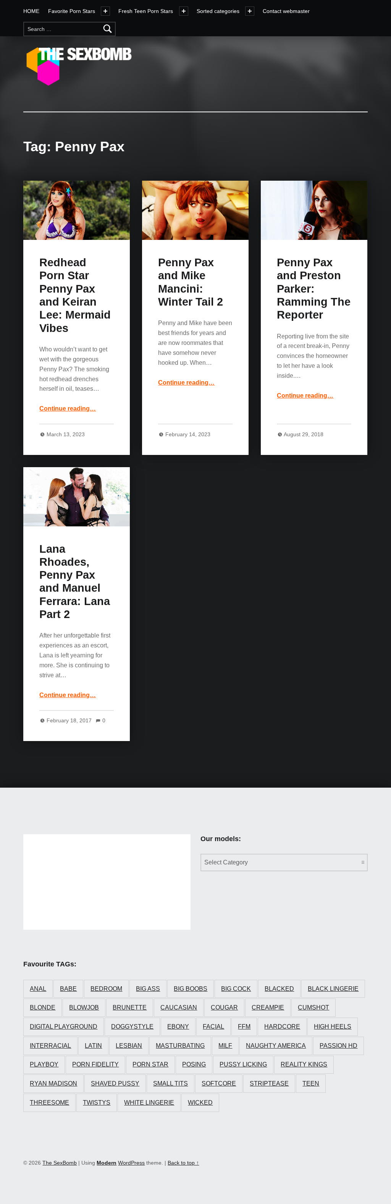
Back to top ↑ (183, 1163)
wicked (200, 1102)
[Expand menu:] (183, 11)
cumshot (313, 1007)
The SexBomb (59, 1163)
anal (38, 989)
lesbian (129, 1045)
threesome (49, 1102)
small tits (170, 1083)
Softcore (219, 1083)
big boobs (190, 989)
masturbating (180, 1045)
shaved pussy (115, 1083)
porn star (150, 1064)
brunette (130, 1007)
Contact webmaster (286, 11)
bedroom (106, 989)
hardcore (282, 1026)
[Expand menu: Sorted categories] (249, 11)
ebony (178, 1026)
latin (93, 1045)
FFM (244, 1026)
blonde (42, 1007)
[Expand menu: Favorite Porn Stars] (105, 11)
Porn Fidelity (95, 1064)
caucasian (178, 1007)
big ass (148, 989)
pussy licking (243, 1064)
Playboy (44, 1064)
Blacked (279, 989)
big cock (236, 989)
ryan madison (53, 1083)
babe (68, 989)
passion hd (338, 1045)
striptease (269, 1083)
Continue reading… (67, 408)
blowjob (84, 1007)
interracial (50, 1045)
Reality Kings (304, 1064)
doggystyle (132, 1026)
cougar (224, 1007)
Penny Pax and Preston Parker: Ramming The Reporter (314, 288)
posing (194, 1064)
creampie (268, 1007)
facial (213, 1026)
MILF (225, 1045)
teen (310, 1083)
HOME (31, 11)
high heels (332, 1026)
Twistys (96, 1102)
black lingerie (333, 989)
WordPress (131, 1163)
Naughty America (276, 1045)
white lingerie (149, 1102)
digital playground (63, 1026)
